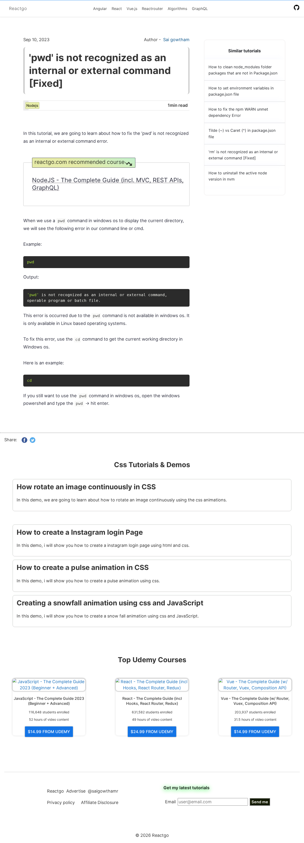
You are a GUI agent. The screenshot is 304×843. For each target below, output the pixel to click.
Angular (100, 8)
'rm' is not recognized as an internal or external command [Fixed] (243, 154)
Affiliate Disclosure (99, 802)
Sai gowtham (176, 39)
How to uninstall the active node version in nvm (238, 176)
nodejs (32, 105)
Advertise (76, 791)
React (117, 8)
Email (170, 801)
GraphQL (200, 8)
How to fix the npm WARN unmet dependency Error (238, 112)
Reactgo (18, 8)
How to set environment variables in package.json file (241, 91)
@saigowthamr (103, 791)
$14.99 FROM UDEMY (49, 731)
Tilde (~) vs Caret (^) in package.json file (242, 133)
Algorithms (177, 8)
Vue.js (132, 8)
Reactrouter (152, 8)
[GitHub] (297, 7)
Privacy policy (61, 802)
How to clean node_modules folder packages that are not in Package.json (243, 69)
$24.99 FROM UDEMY (152, 731)
